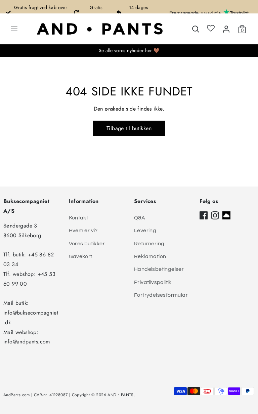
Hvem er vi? (83, 230)
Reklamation (150, 256)
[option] (37, 12)
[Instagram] (215, 215)
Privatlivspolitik (153, 282)
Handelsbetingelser (159, 269)
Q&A (139, 217)
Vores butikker (87, 243)
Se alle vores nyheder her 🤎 (129, 50)
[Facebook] (204, 215)
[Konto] (226, 28)
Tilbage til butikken (129, 128)
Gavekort (80, 256)
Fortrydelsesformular (161, 295)
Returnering (149, 243)
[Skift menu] (14, 29)
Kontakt (78, 217)
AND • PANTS (120, 395)
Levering (145, 230)
